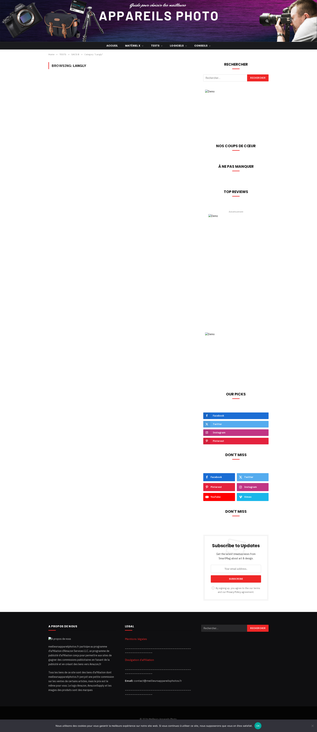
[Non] (312, 726)
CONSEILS (200, 45)
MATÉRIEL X (132, 45)
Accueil (112, 45)
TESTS (155, 45)
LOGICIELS (177, 45)
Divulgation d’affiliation (139, 660)
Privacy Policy (234, 591)
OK (258, 725)
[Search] (267, 21)
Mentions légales (136, 639)
